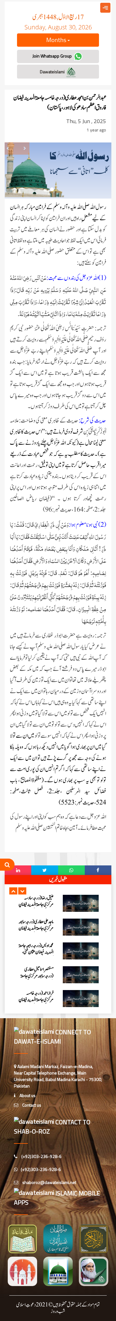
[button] (13, 890)
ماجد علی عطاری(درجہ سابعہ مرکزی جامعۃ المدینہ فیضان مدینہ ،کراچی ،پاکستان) (36, 928)
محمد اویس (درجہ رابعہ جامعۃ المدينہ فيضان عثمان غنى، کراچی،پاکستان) (36, 952)
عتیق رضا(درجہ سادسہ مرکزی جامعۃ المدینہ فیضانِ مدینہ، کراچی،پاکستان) (36, 904)
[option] (58, 903)
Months (56, 40)
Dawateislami (53, 71)
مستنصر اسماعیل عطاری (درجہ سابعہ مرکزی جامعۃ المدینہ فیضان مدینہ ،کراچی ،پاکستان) (36, 979)
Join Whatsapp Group (52, 56)
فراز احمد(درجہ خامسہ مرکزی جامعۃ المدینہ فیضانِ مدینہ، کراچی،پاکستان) (36, 999)
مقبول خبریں (58, 879)
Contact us (31, 1105)
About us (27, 1095)
